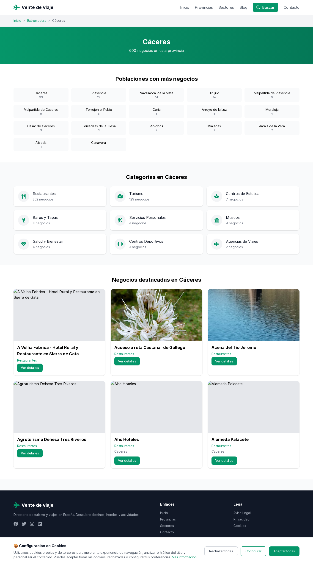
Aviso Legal (242, 513)
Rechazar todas (221, 551)
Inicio (184, 7)
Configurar (253, 551)
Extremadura (36, 20)
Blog (243, 7)
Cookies (239, 526)
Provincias (204, 7)
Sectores (226, 7)
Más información (184, 557)
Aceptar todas (284, 551)
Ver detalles (30, 368)
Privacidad (241, 519)
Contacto (291, 7)
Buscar (268, 7)
